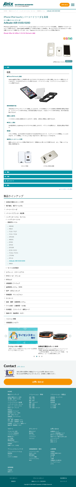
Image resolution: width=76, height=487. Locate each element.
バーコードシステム (34, 458)
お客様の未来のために (55, 453)
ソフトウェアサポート (13, 435)
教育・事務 (32, 404)
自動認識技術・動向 (35, 449)
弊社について (53, 440)
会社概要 (52, 455)
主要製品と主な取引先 (55, 460)
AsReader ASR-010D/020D (17, 261)
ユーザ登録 (10, 438)
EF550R (11, 247)
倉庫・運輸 (32, 397)
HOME (10, 391)
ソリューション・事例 (36, 394)
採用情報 (10, 467)
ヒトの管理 (53, 406)
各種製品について (54, 431)
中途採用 (10, 470)
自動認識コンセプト (12, 322)
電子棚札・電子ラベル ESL (14, 206)
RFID (30, 460)
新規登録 (10, 453)
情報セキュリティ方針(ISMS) (39, 481)
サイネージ (9, 298)
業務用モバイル (12, 222)
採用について (53, 441)
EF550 (11, 245)
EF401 (11, 242)
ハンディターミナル (14, 219)
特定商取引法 (63, 478)
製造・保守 (32, 400)
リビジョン (32, 438)
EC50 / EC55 (13, 250)
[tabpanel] (23, 340)
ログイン (10, 455)
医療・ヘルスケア (33, 402)
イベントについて (54, 438)
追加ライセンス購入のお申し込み (58, 436)
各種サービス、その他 (13, 445)
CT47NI (11, 255)
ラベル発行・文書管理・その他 (16, 306)
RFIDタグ (9, 279)
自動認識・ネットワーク (56, 397)
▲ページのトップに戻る (65, 189)
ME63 (11, 229)
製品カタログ (32, 431)
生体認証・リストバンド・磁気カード (18, 309)
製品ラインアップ (13, 394)
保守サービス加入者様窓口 (57, 435)
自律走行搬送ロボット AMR (14, 202)
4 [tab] (42, 357)
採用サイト (10, 471)
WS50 (11, 263)
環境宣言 (13, 481)
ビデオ (52, 463)
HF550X (11, 237)
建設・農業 (32, 406)
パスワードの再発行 (13, 456)
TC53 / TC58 (13, 234)
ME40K (11, 226)
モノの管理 (53, 407)
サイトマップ (63, 481)
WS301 (11, 239)
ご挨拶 (52, 458)
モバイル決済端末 (13, 268)
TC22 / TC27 (13, 231)
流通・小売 (32, 398)
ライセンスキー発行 (13, 431)
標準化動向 (32, 455)
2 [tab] (37, 357)
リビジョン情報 (11, 319)
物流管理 (52, 398)
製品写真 (31, 433)
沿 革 (52, 456)
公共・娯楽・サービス (34, 407)
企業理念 (52, 451)
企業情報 (53, 449)
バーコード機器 (33, 456)
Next (70, 336)
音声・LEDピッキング (13, 291)
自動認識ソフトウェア (13, 283)
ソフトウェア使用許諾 (13, 433)
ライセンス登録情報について (57, 433)
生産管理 (52, 402)
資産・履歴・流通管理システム (16, 302)
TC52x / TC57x (13, 253)
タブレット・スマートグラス (15, 272)
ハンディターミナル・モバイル (16, 217)
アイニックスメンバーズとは (15, 451)
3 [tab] (39, 357)
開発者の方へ (11, 436)
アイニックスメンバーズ (15, 449)
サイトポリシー (13, 478)
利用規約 (10, 443)
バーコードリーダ (11, 209)
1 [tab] (34, 357)
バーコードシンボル (34, 451)
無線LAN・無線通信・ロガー (15, 313)
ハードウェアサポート (13, 441)
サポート (10, 429)
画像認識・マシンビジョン (14, 294)
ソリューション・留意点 (58, 394)
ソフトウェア (32, 436)
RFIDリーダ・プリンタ (13, 276)
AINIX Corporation (37, 484)
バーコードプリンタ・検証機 (15, 213)
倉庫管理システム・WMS (14, 287)
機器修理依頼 (11, 440)
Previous (6, 336)
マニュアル (32, 435)
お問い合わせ (64, 4)
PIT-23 (11, 258)
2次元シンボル (32, 453)
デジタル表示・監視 (55, 404)
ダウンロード (33, 429)
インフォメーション (55, 462)
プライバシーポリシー (38, 478)
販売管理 (52, 400)
